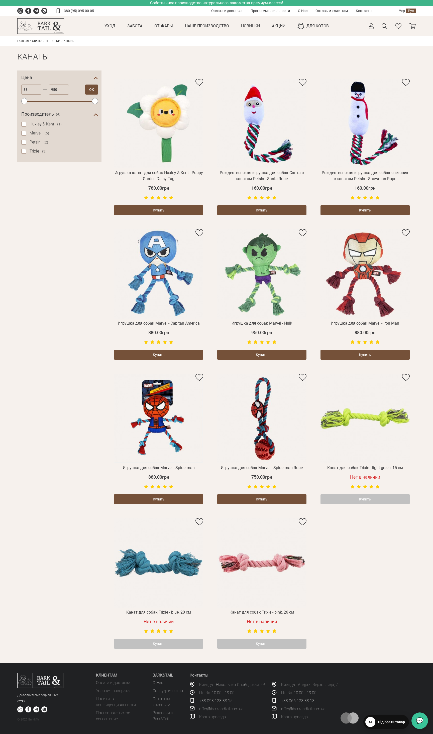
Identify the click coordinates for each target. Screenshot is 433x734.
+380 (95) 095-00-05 (78, 11)
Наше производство (207, 26)
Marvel (39, 133)
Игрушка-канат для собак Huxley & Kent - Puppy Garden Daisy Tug (159, 175)
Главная (23, 41)
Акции (278, 26)
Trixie (38, 151)
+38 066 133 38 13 (297, 700)
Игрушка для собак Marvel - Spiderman (159, 467)
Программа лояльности (270, 11)
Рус (411, 11)
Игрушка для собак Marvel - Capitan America (159, 323)
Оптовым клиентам (331, 11)
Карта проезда (212, 716)
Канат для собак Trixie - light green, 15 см (365, 467)
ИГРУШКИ (53, 41)
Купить (159, 210)
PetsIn (39, 142)
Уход (109, 26)
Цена (26, 77)
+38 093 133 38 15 (216, 700)
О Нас (302, 11)
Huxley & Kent (46, 124)
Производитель (40, 114)
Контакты (364, 11)
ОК (91, 90)
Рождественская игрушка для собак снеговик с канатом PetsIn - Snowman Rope (365, 175)
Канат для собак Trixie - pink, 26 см (262, 612)
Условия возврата (113, 690)
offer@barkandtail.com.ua (221, 708)
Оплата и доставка (227, 11)
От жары (163, 26)
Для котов (317, 26)
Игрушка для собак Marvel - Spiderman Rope (262, 467)
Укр (402, 11)
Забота (134, 26)
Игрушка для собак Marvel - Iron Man (365, 323)
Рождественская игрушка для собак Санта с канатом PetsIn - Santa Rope (262, 175)
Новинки (250, 26)
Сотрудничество (168, 690)
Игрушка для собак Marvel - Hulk (262, 323)
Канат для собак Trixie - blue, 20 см (158, 612)
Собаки (37, 41)
